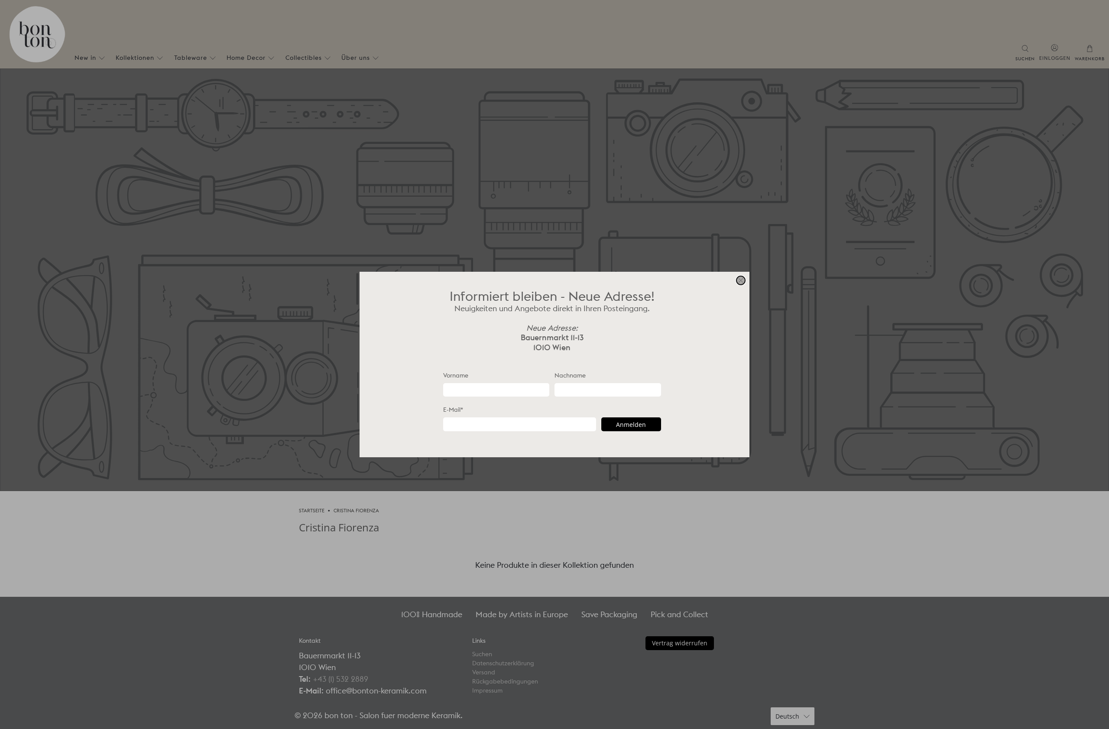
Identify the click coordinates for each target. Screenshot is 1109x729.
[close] (740, 280)
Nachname (570, 375)
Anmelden (631, 424)
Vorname (455, 375)
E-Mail (453, 409)
